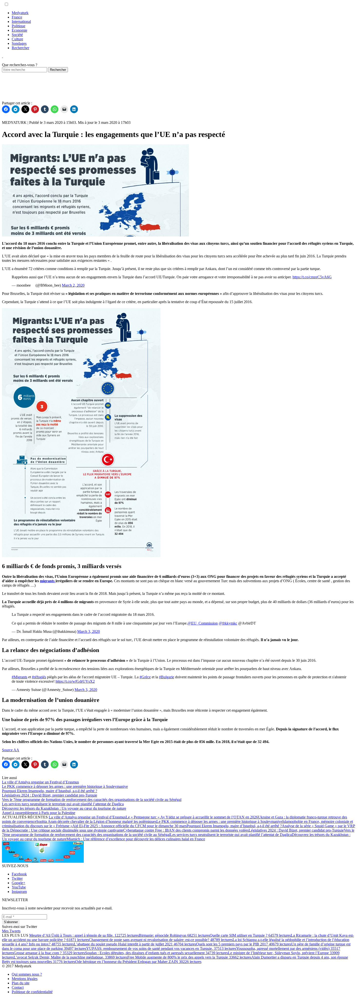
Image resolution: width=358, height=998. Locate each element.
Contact (18, 987)
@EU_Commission (203, 623)
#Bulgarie (166, 677)
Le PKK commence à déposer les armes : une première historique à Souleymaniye (219, 821)
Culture (17, 39)
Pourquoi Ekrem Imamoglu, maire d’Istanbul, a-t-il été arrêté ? (234, 826)
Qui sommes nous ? (27, 974)
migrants (48, 581)
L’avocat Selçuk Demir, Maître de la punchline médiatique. (70, 957)
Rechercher (20, 48)
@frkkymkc (228, 623)
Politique (18, 26)
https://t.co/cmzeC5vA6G (312, 277)
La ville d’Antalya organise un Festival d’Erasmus (87, 817)
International (21, 21)
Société (17, 35)
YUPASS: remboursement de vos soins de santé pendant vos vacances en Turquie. (161, 948)
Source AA (10, 750)
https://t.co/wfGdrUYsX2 (75, 681)
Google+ (18, 883)
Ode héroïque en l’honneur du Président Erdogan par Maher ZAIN (138, 962)
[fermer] (2, 56)
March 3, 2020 (88, 631)
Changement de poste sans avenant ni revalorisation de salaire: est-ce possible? (161, 940)
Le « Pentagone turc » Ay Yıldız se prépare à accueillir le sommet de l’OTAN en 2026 (192, 817)
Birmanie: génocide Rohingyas (174, 935)
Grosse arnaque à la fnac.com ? (49, 953)
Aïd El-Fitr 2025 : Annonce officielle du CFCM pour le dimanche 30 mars (129, 826)
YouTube (19, 887)
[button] (6, 4)
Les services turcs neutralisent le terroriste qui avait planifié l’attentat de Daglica (231, 835)
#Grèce (145, 677)
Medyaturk (20, 13)
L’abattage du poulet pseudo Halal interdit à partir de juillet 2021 (135, 944)
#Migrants (19, 677)
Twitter (17, 878)
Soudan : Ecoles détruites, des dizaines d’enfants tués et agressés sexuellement (156, 953)
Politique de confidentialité (32, 992)
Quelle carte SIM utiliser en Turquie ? (250, 935)
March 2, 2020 (73, 285)
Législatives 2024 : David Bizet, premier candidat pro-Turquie (296, 830)
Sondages (19, 43)
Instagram (19, 891)
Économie (19, 30)
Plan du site (20, 983)
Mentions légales (25, 979)
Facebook (19, 874)
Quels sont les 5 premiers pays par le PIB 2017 (243, 944)
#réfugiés (39, 677)
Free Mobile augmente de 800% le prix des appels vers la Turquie (189, 957)
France (17, 17)
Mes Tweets (11, 931)
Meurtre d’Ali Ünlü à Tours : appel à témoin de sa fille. (84, 935)
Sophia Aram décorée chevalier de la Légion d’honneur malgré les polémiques (96, 821)
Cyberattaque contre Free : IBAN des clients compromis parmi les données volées (186, 830)
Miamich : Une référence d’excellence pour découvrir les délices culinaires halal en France (135, 839)
